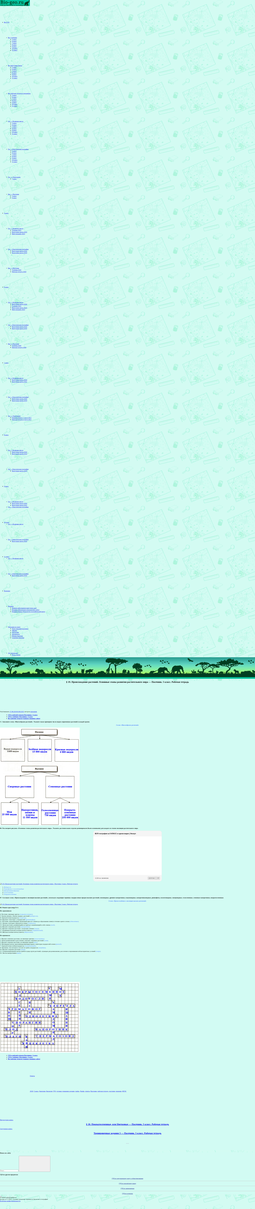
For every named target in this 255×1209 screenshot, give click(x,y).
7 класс (14, 43)
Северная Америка (18, 638)
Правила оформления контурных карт (24, 608)
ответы (87, 1091)
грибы (77, 1091)
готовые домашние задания (65, 1091)
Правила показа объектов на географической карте (28, 611)
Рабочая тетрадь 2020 (19, 272)
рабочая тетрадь (103, 1091)
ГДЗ (54, 1091)
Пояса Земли (16, 655)
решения (118, 1091)
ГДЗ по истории (127, 1193)
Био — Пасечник (13, 194)
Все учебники (12, 37)
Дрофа (82, 1091)
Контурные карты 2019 (19, 232)
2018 (31, 1091)
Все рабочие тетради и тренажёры (19, 93)
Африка (14, 630)
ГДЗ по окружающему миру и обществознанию (127, 1178)
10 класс (14, 48)
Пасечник (93, 1091)
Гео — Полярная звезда (15, 121)
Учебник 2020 (16, 270)
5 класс (14, 39)
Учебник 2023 (16, 230)
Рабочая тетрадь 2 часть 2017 (21, 419)
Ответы (32, 1076)
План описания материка (20, 629)
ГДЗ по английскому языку (127, 1183)
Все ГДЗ (6, 22)
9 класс (14, 46)
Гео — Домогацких (14, 177)
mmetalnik (33, 711)
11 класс (14, 50)
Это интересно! (13, 653)
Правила (10, 606)
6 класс (14, 41)
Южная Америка (17, 636)
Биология (49, 1091)
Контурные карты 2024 (19, 251)
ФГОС (124, 1091)
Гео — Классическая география (18, 149)
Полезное (7, 591)
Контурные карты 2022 (19, 382)
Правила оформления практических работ (25, 610)
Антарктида (16, 634)
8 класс (14, 45)
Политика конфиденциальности (10, 1201)
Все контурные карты (15, 65)
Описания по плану (14, 627)
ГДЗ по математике (127, 1188)
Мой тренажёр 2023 (18, 234)
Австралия (15, 632)
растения (112, 1091)
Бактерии (42, 1091)
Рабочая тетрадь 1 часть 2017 (21, 418)
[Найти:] (9, 1170)
